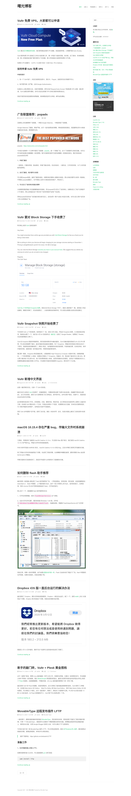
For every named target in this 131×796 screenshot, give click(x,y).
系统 (43, 476)
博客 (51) (95, 129)
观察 (44, 118)
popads (46, 151)
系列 (100, 7)
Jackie (38, 24)
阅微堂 (95, 170)
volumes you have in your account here (50, 250)
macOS (44, 436)
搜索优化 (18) (97, 137)
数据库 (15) (96, 139)
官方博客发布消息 (29, 51)
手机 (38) (95, 134)
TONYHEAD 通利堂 (98, 172)
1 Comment (52, 671)
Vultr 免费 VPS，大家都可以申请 (38, 20)
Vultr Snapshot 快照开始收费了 (38, 323)
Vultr (18, 51)
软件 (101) (96, 156)
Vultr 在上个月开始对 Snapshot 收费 (28, 308)
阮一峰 (95, 177)
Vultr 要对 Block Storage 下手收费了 (41, 217)
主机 (85, 7)
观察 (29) (95, 154)
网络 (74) (95, 151)
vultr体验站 (96, 165)
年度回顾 (92, 7)
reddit (77, 596)
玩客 (94, 167)
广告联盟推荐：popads (32, 114)
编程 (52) (95, 146)
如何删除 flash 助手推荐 (33, 473)
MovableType (46, 719)
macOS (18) (96, 120)
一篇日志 (52, 334)
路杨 (94, 184)
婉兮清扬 (95, 180)
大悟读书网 (96, 189)
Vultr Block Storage (61, 235)
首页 (80, 7)
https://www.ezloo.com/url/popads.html (36, 146)
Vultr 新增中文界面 (29, 379)
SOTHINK (95, 175)
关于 (106, 7)
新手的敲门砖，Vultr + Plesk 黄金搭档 (42, 667)
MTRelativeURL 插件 (70, 729)
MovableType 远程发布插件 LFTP (39, 711)
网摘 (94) (95, 149)
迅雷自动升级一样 (48, 572)
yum (44, 753)
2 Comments (53, 383)
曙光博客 (31, 790)
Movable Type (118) (98, 122)
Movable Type (47, 715)
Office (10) (96, 125)
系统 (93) (95, 144)
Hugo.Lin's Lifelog (98, 187)
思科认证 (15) (97, 132)
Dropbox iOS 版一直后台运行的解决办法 (43, 588)
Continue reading (22, 101)
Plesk (21, 681)
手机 (45, 592)
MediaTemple (42, 678)
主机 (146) (96, 127)
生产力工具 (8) (97, 142)
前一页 (22, 773)
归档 (112, 7)
